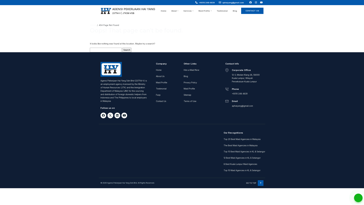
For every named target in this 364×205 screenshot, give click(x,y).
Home (163, 11)
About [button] (174, 11)
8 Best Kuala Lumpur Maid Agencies (240, 164)
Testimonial (222, 11)
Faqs (158, 95)
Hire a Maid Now (191, 70)
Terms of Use (190, 101)
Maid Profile (161, 82)
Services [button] (187, 11)
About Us (160, 76)
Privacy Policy (190, 82)
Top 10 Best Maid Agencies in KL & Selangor (244, 151)
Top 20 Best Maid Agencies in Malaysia (242, 139)
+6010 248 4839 (207, 2)
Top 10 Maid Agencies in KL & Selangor (242, 170)
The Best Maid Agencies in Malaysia (241, 145)
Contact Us (252, 11)
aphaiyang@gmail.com (233, 2)
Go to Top (251, 183)
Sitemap (187, 95)
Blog (235, 11)
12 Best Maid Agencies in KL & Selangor (242, 158)
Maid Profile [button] (204, 11)
